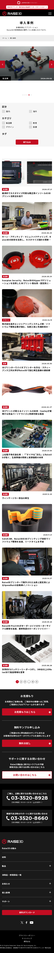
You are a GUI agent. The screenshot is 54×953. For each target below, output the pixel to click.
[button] (22, 94)
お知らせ (6, 883)
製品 (4, 866)
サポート (6, 901)
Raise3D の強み (9, 848)
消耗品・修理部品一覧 (12, 875)
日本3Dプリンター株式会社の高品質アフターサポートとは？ (26, 7)
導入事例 (6, 892)
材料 (4, 857)
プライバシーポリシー (27, 935)
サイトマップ (27, 938)
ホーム (5, 38)
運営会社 (27, 941)
